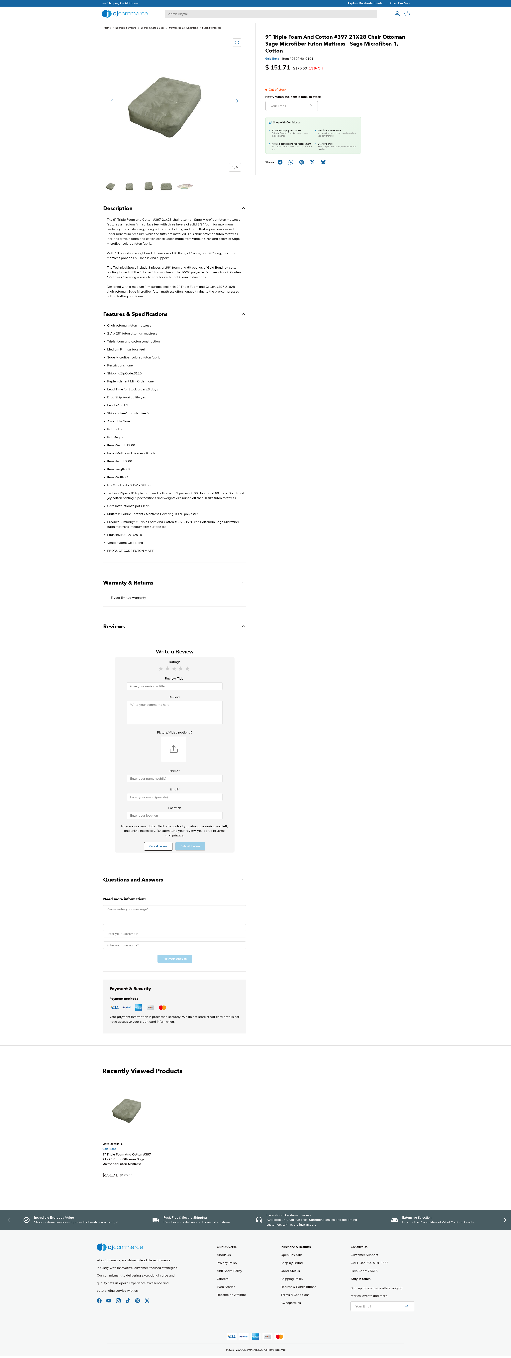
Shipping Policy (292, 1279)
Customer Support (364, 1255)
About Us (224, 1255)
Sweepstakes (291, 1303)
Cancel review (158, 846)
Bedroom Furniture (125, 27)
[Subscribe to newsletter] (406, 1306)
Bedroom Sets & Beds (152, 27)
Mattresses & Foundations (183, 27)
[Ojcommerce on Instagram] (119, 1299)
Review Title (174, 678)
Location (174, 808)
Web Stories (226, 1287)
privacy (177, 835)
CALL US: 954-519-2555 (369, 1263)
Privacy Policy (227, 1263)
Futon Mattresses (211, 27)
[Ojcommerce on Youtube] (109, 1299)
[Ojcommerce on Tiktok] (128, 1299)
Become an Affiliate (231, 1295)
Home (107, 27)
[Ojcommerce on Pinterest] (138, 1299)
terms (221, 831)
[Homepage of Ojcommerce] (125, 14)
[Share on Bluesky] (323, 162)
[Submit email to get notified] (310, 106)
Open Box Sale (292, 1255)
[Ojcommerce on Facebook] (99, 1299)
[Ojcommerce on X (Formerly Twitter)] (147, 1299)
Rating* (174, 662)
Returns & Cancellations (298, 1287)
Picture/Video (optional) (174, 732)
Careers (223, 1279)
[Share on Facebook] (280, 162)
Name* (174, 771)
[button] (160, 668)
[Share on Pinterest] (301, 162)
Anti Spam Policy (229, 1271)
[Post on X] (312, 162)
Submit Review (190, 846)
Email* (174, 789)
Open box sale (400, 3)
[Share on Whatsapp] (290, 162)
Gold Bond (272, 59)
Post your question (175, 959)
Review (174, 697)
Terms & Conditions (295, 1295)
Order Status (290, 1271)
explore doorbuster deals (365, 3)
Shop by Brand (292, 1263)
